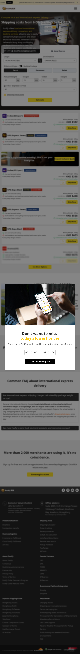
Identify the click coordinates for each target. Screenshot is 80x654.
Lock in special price (40, 361)
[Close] (72, 286)
